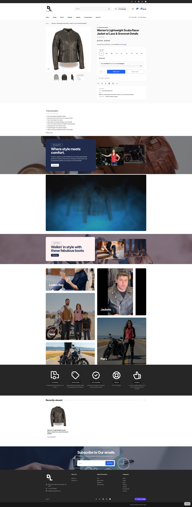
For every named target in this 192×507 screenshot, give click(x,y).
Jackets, (107, 96)
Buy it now (135, 71)
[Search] (109, 9)
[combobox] (93, 9)
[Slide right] (144, 400)
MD (111, 53)
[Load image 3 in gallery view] (72, 77)
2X (126, 53)
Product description (52, 111)
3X (131, 53)
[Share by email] (113, 83)
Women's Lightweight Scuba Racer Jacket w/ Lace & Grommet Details (116, 94)
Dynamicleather (136, 504)
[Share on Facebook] (102, 83)
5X (141, 53)
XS (101, 53)
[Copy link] (117, 83)
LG (116, 53)
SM (106, 53)
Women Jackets (114, 96)
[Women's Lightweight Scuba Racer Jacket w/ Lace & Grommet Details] (58, 424)
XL (121, 53)
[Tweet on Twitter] (105, 83)
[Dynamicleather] (49, 480)
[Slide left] (140, 400)
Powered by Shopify (142, 504)
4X (136, 53)
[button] (143, 9)
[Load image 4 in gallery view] (80, 77)
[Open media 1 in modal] (68, 49)
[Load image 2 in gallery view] (64, 77)
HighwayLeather (102, 27)
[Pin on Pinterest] (109, 83)
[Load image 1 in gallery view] (56, 77)
